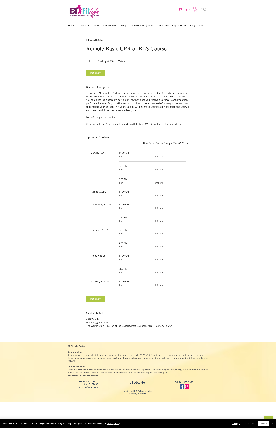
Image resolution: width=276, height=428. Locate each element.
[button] (195, 9)
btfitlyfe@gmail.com (88, 386)
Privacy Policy (113, 423)
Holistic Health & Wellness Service (137, 391)
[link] (95, 73)
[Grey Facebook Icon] (201, 9)
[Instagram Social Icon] (187, 386)
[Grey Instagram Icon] (204, 9)
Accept (263, 423)
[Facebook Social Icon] (182, 386)
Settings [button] (236, 423)
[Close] (272, 423)
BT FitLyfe (137, 382)
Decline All (249, 423)
